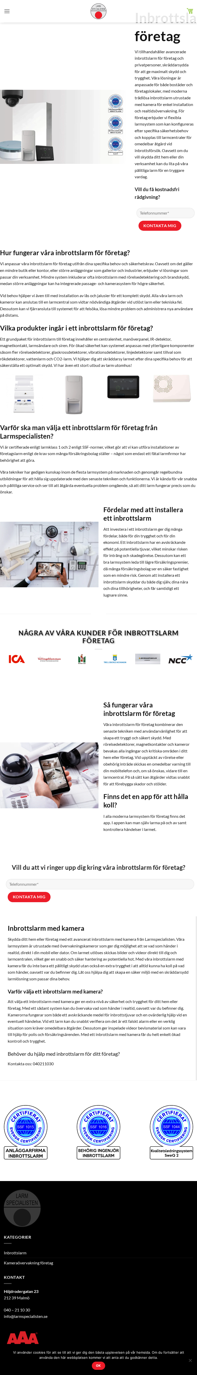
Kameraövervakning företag (28, 1262)
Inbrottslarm (15, 1252)
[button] (7, 11)
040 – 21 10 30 (17, 1309)
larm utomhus (118, 365)
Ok (98, 1366)
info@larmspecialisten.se (25, 1316)
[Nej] (190, 1362)
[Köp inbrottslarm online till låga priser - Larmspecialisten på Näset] (98, 11)
